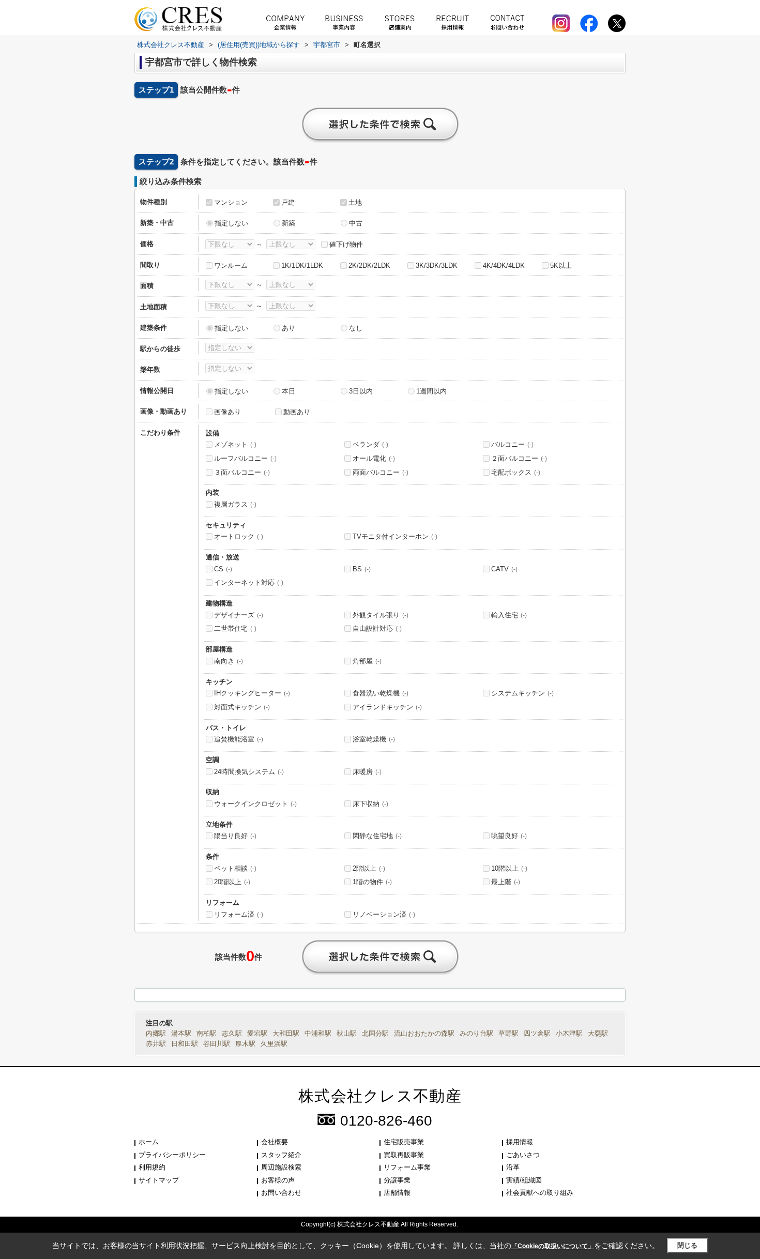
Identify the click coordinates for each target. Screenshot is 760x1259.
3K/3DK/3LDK (437, 265)
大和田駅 (285, 1033)
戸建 (288, 202)
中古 (355, 223)
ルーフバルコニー (245, 458)
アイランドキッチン (387, 707)
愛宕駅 (257, 1033)
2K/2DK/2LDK (369, 265)
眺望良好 (509, 836)
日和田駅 (184, 1044)
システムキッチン (522, 693)
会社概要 (274, 1142)
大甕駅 (598, 1033)
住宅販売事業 (404, 1142)
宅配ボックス (515, 472)
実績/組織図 (524, 1180)
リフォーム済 (238, 914)
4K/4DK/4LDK (504, 265)
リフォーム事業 (407, 1167)
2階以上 (369, 868)
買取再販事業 (404, 1155)
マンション (231, 202)
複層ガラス (235, 504)
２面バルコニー (519, 458)
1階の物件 (372, 882)
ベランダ (370, 444)
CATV (504, 569)
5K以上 (561, 265)
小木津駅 (569, 1033)
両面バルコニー (380, 472)
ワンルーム (231, 265)
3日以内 (361, 391)
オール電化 (374, 458)
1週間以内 (431, 391)
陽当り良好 (235, 836)
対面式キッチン (242, 707)
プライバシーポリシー (172, 1155)
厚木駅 (245, 1044)
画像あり (227, 412)
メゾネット (235, 444)
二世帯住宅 (235, 628)
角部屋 (367, 661)
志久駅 (232, 1033)
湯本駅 (181, 1033)
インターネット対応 (248, 582)
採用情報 (519, 1142)
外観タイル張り (380, 615)
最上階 (505, 882)
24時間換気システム (249, 772)
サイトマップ (159, 1180)
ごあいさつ (523, 1155)
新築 (288, 223)
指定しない (231, 223)
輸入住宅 (509, 615)
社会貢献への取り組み (539, 1192)
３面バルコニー (242, 472)
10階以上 (509, 868)
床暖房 (367, 772)
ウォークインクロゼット (255, 804)
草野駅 (508, 1033)
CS (223, 569)
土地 (355, 202)
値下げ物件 (346, 244)
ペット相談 (235, 868)
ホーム (149, 1142)
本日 (288, 391)
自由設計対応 (377, 628)
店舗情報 (397, 1192)
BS (362, 569)
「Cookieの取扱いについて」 (552, 1246)
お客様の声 (278, 1180)
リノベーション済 (384, 914)
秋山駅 (347, 1033)
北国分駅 (375, 1033)
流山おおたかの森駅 (424, 1033)
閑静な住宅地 (377, 836)
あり (288, 328)
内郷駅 (156, 1033)
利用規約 (152, 1167)
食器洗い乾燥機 (380, 693)
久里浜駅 (274, 1044)
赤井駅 (156, 1044)
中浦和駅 (318, 1033)
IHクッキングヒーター (252, 693)
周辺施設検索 (281, 1167)
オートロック (238, 536)
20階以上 (232, 882)
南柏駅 (206, 1033)
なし (355, 328)
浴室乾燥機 (374, 739)
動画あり (296, 412)
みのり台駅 (476, 1033)
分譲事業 (397, 1180)
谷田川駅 (216, 1044)
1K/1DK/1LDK (302, 265)
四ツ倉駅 (537, 1033)
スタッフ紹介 (281, 1155)
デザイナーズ (238, 615)
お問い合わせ (281, 1192)
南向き (228, 661)
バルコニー (512, 444)
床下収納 (370, 804)
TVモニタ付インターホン (395, 536)
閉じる (687, 1245)
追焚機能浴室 (238, 739)
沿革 (513, 1167)
